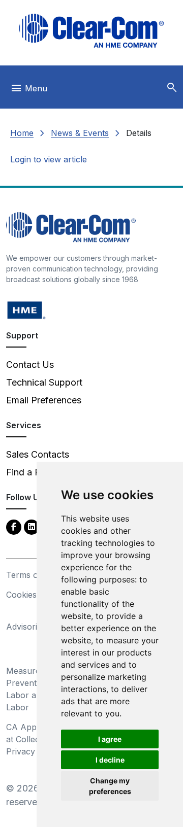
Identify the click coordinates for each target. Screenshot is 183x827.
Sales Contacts (37, 454)
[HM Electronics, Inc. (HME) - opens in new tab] (26, 309)
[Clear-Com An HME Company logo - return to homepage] (71, 226)
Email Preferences (43, 400)
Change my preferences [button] (110, 786)
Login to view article (48, 159)
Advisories (26, 627)
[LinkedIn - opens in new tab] (31, 526)
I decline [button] (110, 759)
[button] (172, 88)
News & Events (80, 133)
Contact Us (30, 364)
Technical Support (44, 382)
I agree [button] (109, 739)
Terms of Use (32, 575)
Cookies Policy (34, 595)
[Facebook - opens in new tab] (13, 526)
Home (22, 133)
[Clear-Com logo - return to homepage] (91, 30)
